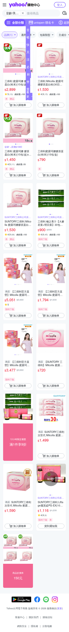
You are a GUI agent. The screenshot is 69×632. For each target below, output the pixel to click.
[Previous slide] (5, 57)
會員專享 (27, 82)
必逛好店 (27, 68)
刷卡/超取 (28, 75)
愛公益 (27, 90)
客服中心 (20, 617)
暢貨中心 (27, 38)
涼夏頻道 (27, 60)
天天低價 (27, 53)
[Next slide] (30, 57)
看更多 (27, 96)
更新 (59, 608)
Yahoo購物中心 (24, 4)
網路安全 (22, 626)
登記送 (27, 31)
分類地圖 (47, 626)
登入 (60, 5)
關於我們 (33, 617)
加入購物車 (19, 105)
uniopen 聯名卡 (44, 22)
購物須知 (47, 617)
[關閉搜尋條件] (22, 13)
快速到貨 (27, 45)
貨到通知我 (50, 526)
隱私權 (34, 626)
